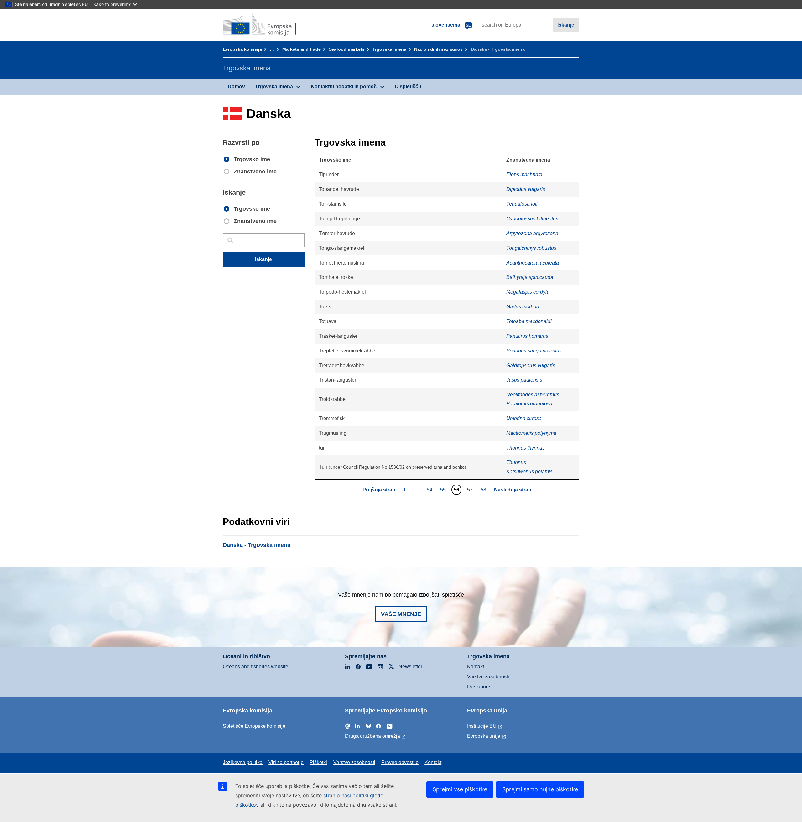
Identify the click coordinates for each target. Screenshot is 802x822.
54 (430, 489)
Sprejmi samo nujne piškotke (540, 789)
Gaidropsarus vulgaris (530, 365)
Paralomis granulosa (529, 403)
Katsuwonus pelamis (529, 471)
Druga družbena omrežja (372, 736)
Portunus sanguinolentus (534, 350)
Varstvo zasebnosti (488, 676)
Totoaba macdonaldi (529, 321)
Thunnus (516, 462)
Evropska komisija (242, 49)
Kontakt (475, 666)
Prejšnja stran (378, 489)
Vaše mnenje (401, 614)
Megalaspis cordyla (527, 292)
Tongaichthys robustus (531, 248)
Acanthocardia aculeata (532, 262)
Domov (236, 86)
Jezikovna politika (243, 762)
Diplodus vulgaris (525, 189)
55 (443, 489)
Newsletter (410, 666)
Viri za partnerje (286, 762)
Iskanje (565, 25)
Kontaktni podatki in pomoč (344, 86)
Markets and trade (301, 49)
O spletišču (408, 86)
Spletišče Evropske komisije (254, 726)
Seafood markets (347, 49)
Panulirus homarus (527, 336)
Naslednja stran (512, 489)
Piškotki (318, 762)
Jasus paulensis (524, 380)
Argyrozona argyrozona (532, 233)
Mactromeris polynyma (531, 433)
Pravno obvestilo (400, 762)
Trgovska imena (389, 49)
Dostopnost (479, 686)
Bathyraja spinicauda (529, 277)
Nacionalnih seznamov (438, 49)
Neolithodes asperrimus (532, 394)
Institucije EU (482, 726)
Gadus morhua (522, 306)
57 (470, 489)
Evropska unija (483, 736)
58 (484, 489)
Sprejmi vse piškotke (460, 789)
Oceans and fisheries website (255, 666)
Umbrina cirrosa (524, 418)
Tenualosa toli (522, 204)
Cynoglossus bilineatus (532, 218)
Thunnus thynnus (525, 447)
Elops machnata (524, 174)
